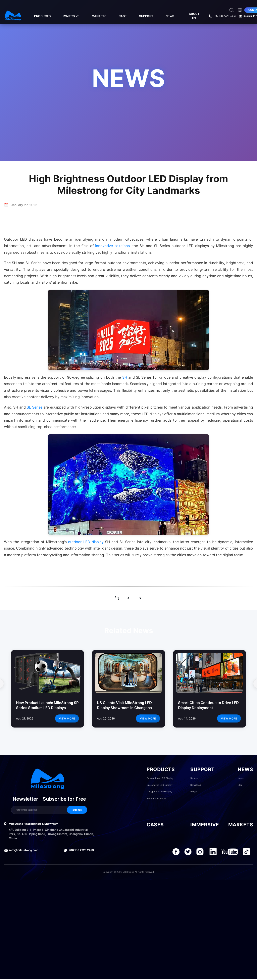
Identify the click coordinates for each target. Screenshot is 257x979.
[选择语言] (240, 10)
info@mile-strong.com (23, 850)
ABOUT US (194, 16)
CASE (123, 16)
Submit (77, 809)
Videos (194, 791)
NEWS (170, 16)
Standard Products (156, 798)
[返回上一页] (117, 598)
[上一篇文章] (128, 598)
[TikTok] (246, 851)
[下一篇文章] (140, 598)
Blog (240, 785)
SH (124, 377)
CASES (155, 825)
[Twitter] (188, 851)
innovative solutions (112, 246)
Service (194, 778)
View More (67, 718)
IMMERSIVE (71, 16)
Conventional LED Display (160, 778)
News (241, 778)
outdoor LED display (85, 542)
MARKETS (99, 16)
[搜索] (231, 10)
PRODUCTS (42, 16)
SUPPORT (146, 16)
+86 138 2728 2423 (81, 850)
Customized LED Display (159, 785)
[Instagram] (200, 851)
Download (195, 785)
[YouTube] (230, 851)
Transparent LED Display (159, 791)
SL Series (34, 407)
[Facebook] (175, 851)
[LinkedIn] (213, 851)
